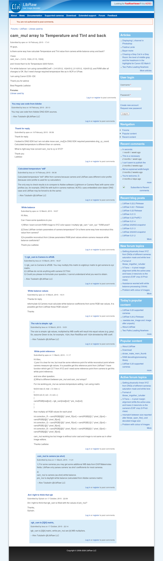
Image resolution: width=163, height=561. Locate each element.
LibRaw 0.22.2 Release (133, 203)
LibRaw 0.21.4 (128, 221)
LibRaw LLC (91, 550)
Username (125, 84)
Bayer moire (127, 50)
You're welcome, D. (131, 175)
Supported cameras (54, 15)
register (97, 97)
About (14, 15)
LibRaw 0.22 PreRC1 (132, 217)
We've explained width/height (135, 169)
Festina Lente (128, 47)
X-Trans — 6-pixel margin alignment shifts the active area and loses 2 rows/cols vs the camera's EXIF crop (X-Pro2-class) (136, 273)
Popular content (129, 133)
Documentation (34, 15)
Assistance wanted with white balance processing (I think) (135, 285)
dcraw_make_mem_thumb (134, 353)
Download (71, 15)
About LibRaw (128, 326)
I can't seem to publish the (134, 162)
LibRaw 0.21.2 (128, 235)
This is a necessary (131, 155)
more (149, 182)
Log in (89, 97)
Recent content (129, 136)
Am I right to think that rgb (40, 494)
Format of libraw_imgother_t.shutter (133, 262)
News (22, 15)
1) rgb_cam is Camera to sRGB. (40, 256)
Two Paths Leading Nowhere (135, 66)
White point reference (44, 351)
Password (125, 94)
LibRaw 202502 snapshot (134, 224)
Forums (14, 28)
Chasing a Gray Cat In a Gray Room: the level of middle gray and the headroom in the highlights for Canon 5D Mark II (136, 59)
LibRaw (30, 4)
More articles (146, 70)
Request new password (131, 108)
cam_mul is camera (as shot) (51, 456)
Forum (102, 15)
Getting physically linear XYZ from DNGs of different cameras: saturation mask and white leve (136, 254)
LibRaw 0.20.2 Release (133, 316)
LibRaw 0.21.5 (128, 214)
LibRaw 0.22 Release (132, 210)
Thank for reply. (22, 128)
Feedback (112, 15)
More (149, 239)
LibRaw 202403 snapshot (134, 231)
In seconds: (127, 149)
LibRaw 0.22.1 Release (133, 206)
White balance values (38, 290)
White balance (28, 207)
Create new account (129, 105)
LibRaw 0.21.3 (128, 228)
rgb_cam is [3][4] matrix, (42, 522)
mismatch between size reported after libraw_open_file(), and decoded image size (137, 417)
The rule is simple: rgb (41, 323)
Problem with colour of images (136, 289)
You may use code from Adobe (27, 103)
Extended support (87, 15)
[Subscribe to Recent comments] (136, 189)
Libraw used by (36, 28)
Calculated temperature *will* (32, 168)
